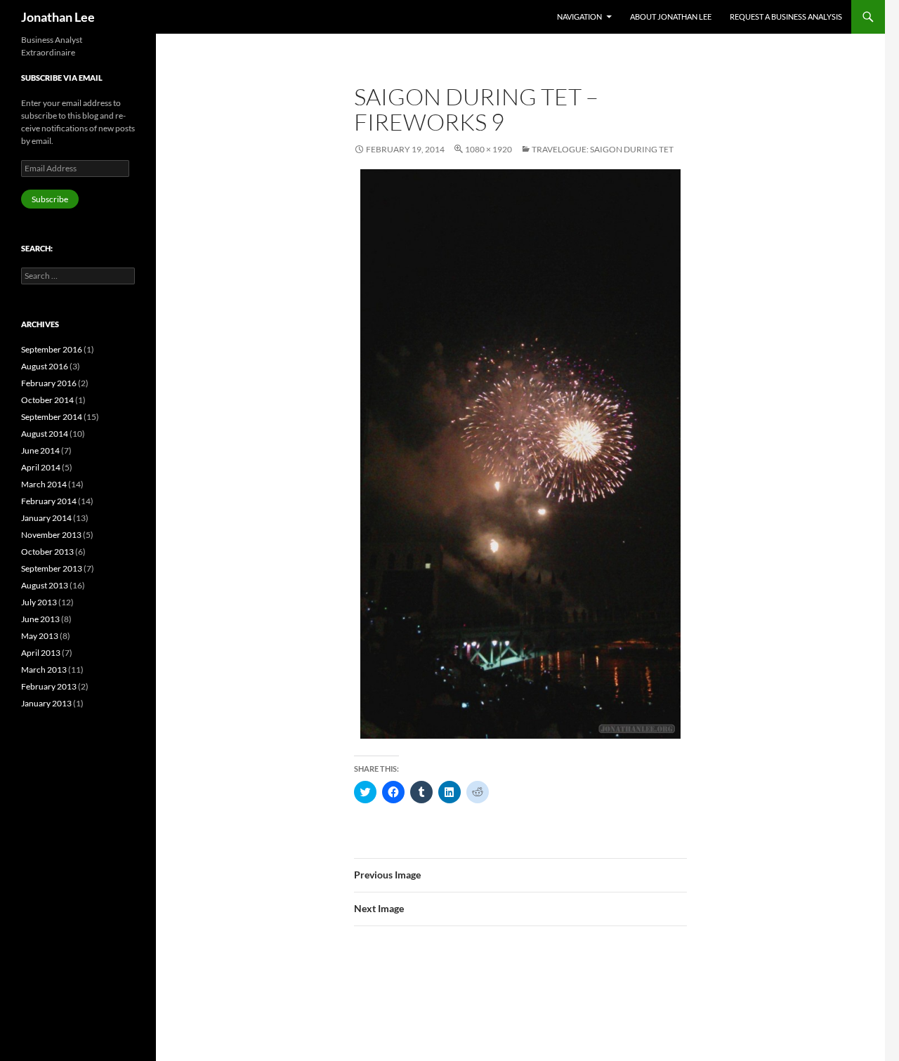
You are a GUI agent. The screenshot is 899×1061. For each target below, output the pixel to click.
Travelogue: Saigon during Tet (603, 149)
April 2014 (40, 467)
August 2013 (44, 585)
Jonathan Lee (58, 17)
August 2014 (44, 433)
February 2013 (49, 686)
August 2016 (44, 366)
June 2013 (40, 619)
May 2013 (39, 636)
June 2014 (40, 450)
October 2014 (47, 400)
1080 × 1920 (488, 149)
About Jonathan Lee (670, 16)
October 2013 (47, 551)
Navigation (579, 16)
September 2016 (51, 349)
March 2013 (44, 669)
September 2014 (51, 416)
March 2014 (44, 484)
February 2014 (49, 501)
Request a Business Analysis (786, 16)
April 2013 (40, 652)
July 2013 (39, 602)
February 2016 (49, 383)
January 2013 (46, 703)
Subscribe (50, 199)
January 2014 (46, 518)
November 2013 (51, 534)
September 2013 (51, 568)
